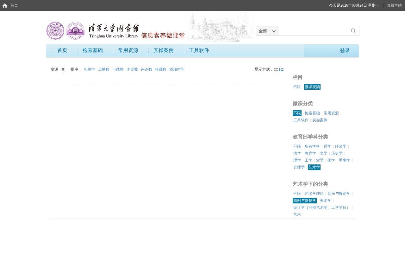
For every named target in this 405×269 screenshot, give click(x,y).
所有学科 (312, 146)
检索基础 (93, 50)
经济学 (340, 146)
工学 (308, 160)
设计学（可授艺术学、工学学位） (321, 207)
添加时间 (176, 69)
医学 (331, 160)
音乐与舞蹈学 (338, 193)
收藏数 (161, 69)
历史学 (337, 153)
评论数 (147, 69)
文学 (323, 153)
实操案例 (163, 50)
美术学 (325, 200)
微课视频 (312, 87)
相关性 (90, 69)
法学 (297, 153)
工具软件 (199, 50)
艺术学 (314, 167)
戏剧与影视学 (304, 200)
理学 (297, 160)
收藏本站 (394, 5)
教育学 (310, 153)
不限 (297, 87)
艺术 (297, 214)
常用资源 (128, 50)
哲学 (327, 146)
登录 (345, 50)
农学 (320, 160)
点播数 (104, 69)
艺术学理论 (314, 193)
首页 (14, 5)
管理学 (299, 167)
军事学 (344, 160)
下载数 (118, 69)
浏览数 (133, 69)
